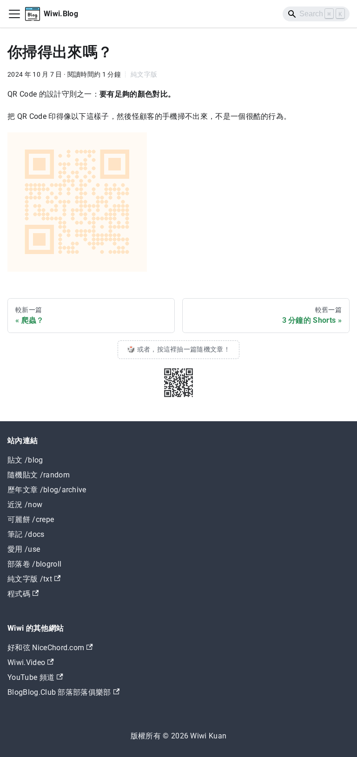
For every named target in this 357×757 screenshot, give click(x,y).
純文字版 (144, 74)
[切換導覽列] (14, 14)
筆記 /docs (26, 534)
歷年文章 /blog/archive (46, 489)
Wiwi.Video (26, 662)
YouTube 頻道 (30, 677)
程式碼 (18, 593)
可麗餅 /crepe (30, 519)
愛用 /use (23, 549)
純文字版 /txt (29, 578)
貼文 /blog (25, 460)
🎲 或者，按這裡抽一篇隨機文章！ (178, 349)
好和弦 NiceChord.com (45, 647)
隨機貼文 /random (38, 474)
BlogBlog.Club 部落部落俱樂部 (59, 692)
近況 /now (24, 504)
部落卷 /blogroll (34, 564)
